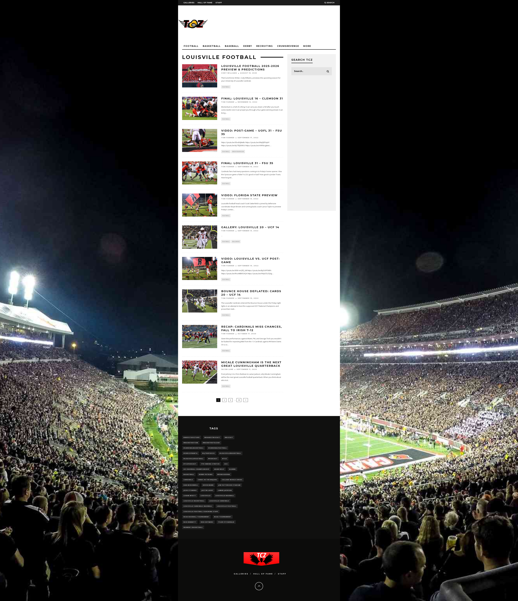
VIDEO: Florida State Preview (249, 195)
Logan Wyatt (190, 495)
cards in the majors (207, 480)
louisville (206, 495)
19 (239, 400)
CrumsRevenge (288, 46)
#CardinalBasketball (194, 448)
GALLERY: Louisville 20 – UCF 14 (250, 227)
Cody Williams (229, 73)
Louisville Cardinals (219, 501)
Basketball (212, 46)
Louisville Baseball (224, 495)
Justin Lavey (207, 490)
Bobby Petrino (206, 474)
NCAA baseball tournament (196, 517)
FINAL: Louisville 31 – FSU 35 (247, 163)
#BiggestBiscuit (212, 437)
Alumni (232, 469)
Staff (219, 3)
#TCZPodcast (190, 464)
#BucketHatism (191, 443)
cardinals (188, 480)
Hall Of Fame (205, 3)
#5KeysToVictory (192, 437)
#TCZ (224, 458)
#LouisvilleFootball (193, 458)
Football (191, 46)
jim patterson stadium (229, 485)
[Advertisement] (291, 24)
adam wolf (219, 469)
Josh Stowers (190, 490)
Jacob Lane (227, 369)
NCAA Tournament (222, 517)
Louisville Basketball (194, 501)
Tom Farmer (227, 102)
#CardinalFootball (217, 448)
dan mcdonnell (191, 485)
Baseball (232, 46)
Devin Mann (208, 485)
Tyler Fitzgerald (226, 522)
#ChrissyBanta (190, 453)
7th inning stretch (210, 464)
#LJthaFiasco (208, 453)
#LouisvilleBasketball (230, 453)
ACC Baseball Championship (196, 469)
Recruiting (264, 46)
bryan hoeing (223, 474)
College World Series (232, 480)
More (307, 46)
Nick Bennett (190, 522)
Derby (247, 46)
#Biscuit (229, 437)
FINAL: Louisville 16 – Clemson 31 (252, 98)
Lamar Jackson (225, 490)
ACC (226, 464)
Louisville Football (226, 506)
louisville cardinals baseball (198, 506)
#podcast (212, 458)
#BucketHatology (211, 443)
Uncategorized (238, 151)
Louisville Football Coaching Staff (201, 511)
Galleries (188, 3)
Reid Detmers (207, 522)
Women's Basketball (193, 527)
